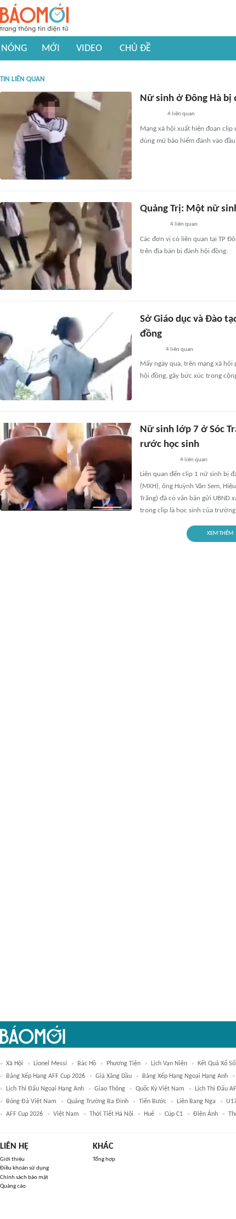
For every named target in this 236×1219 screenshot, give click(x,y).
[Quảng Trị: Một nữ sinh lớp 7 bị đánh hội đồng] (66, 246)
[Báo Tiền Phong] (150, 114)
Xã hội (14, 1063)
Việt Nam (66, 1114)
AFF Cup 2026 (24, 1114)
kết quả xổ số (216, 1063)
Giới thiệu (12, 1159)
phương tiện (123, 1063)
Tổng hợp (104, 1159)
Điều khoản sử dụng (24, 1168)
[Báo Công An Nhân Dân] (156, 460)
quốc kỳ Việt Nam (160, 1089)
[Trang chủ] (34, 18)
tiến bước (152, 1101)
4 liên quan (181, 114)
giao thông (109, 1089)
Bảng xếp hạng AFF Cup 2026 (45, 1076)
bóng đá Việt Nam (31, 1101)
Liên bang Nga (196, 1101)
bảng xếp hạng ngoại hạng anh (185, 1076)
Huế (149, 1114)
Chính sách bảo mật (24, 1178)
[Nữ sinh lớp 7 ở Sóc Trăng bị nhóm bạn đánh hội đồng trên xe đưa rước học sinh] (66, 467)
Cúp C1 (174, 1114)
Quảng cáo (13, 1186)
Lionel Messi (50, 1063)
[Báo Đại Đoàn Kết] (152, 225)
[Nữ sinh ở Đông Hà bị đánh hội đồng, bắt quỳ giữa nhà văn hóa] (66, 136)
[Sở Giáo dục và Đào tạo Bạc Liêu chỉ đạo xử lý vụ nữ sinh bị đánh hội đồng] (66, 356)
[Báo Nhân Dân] (149, 349)
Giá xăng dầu (113, 1076)
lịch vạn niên (169, 1063)
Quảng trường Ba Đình (97, 1101)
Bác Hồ (86, 1063)
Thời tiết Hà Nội (111, 1114)
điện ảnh (205, 1114)
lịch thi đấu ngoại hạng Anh (45, 1089)
